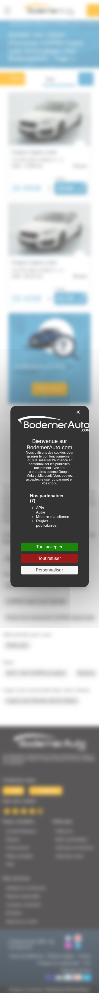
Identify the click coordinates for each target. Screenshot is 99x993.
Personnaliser (49, 570)
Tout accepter (49, 547)
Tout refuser (49, 558)
